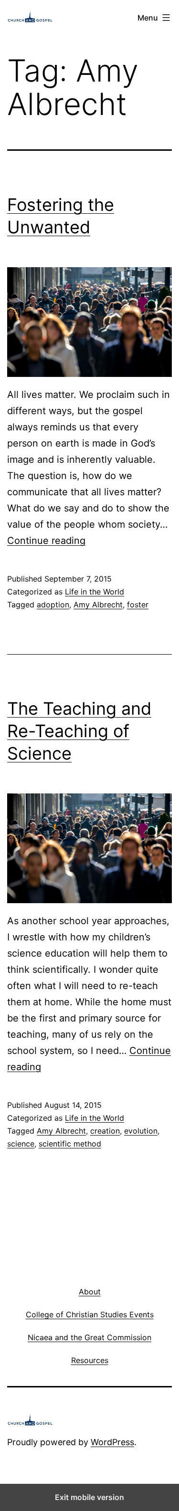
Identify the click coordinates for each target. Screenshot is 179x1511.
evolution (141, 1131)
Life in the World (94, 591)
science (20, 1143)
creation (105, 1131)
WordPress (112, 1442)
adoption (53, 604)
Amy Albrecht (98, 604)
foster (137, 604)
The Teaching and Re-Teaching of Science (79, 731)
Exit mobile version (89, 1497)
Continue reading (46, 540)
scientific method (70, 1143)
